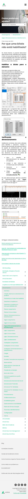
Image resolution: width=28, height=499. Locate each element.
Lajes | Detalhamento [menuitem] (10, 339)
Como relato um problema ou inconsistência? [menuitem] (9, 466)
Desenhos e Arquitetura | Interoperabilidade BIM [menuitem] (11, 305)
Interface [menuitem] (6, 291)
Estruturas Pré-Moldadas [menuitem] (11, 387)
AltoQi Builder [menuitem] (6, 419)
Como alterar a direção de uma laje (11, 263)
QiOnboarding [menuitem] (6, 268)
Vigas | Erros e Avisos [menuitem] (10, 323)
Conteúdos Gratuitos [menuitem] (7, 448)
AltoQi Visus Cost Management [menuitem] (11, 431)
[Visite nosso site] (22, 485)
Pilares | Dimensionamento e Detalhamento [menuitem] (12, 316)
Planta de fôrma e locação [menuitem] (11, 406)
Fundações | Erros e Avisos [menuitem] (11, 346)
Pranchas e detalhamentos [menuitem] (11, 410)
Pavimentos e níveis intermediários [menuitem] (14, 298)
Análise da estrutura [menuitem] (9, 397)
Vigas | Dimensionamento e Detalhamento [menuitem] (12, 326)
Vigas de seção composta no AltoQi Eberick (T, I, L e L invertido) (14, 254)
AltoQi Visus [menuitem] (5, 422)
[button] (25, 271)
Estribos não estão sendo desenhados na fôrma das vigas (14, 259)
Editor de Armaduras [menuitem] (8, 425)
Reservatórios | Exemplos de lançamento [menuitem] (12, 366)
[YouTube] (19, 485)
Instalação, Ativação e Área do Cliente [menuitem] (11, 271)
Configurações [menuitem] (8, 413)
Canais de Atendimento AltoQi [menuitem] (9, 454)
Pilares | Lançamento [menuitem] (10, 309)
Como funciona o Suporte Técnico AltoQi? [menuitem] (13, 459)
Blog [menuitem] (2, 443)
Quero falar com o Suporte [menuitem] (10, 275)
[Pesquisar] (25, 24)
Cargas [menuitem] (6, 353)
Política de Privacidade (19, 493)
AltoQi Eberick (16, 35)
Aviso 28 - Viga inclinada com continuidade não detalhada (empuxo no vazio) (14, 249)
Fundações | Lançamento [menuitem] (11, 342)
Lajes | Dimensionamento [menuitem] (11, 336)
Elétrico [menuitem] (4, 428)
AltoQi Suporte (6, 35)
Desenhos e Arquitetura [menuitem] (10, 301)
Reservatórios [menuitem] (8, 362)
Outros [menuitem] (6, 416)
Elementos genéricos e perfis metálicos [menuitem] (12, 377)
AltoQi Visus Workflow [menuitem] (8, 434)
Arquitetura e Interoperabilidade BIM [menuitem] (12, 285)
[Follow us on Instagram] (16, 485)
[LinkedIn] (25, 485)
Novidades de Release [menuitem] (8, 282)
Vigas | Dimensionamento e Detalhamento (14, 38)
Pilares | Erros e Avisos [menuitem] (10, 312)
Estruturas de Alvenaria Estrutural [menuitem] (13, 381)
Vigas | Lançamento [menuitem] (9, 320)
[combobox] (13, 24)
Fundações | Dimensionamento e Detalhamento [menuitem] (13, 349)
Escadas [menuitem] (6, 356)
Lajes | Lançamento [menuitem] (9, 330)
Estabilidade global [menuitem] (9, 400)
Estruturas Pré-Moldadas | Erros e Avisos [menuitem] (13, 390)
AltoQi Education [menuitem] (7, 278)
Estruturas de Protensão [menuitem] (11, 384)
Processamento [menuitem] (8, 394)
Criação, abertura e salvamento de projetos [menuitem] (14, 294)
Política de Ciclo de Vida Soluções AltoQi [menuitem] (12, 473)
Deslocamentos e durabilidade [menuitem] (12, 403)
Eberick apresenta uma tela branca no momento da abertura (11, 243)
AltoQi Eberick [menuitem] (6, 288)
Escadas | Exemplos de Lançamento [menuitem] (14, 359)
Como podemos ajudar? (10, 20)
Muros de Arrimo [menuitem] (8, 373)
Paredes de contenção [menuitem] (10, 370)
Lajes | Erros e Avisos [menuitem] (9, 333)
